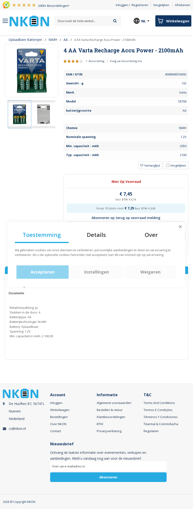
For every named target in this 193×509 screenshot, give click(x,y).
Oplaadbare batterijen (25, 39)
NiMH (52, 39)
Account (57, 394)
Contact (55, 431)
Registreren (140, 5)
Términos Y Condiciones (161, 417)
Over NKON (58, 424)
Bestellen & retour (110, 410)
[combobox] (87, 21)
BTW (100, 424)
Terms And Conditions (159, 403)
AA (66, 39)
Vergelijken (161, 5)
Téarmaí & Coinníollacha (161, 424)
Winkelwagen (59, 410)
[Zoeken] (115, 21)
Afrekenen (182, 5)
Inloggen (122, 5)
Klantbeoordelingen (111, 417)
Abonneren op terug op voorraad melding (126, 217)
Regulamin (151, 431)
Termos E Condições (158, 410)
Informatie (107, 394)
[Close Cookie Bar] (180, 226)
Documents (16, 293)
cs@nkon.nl (17, 428)
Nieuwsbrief (62, 444)
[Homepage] (29, 21)
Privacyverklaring (109, 431)
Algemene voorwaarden (114, 403)
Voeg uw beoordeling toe (126, 61)
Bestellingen (59, 417)
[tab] (126, 50)
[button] (43, 114)
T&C (148, 394)
